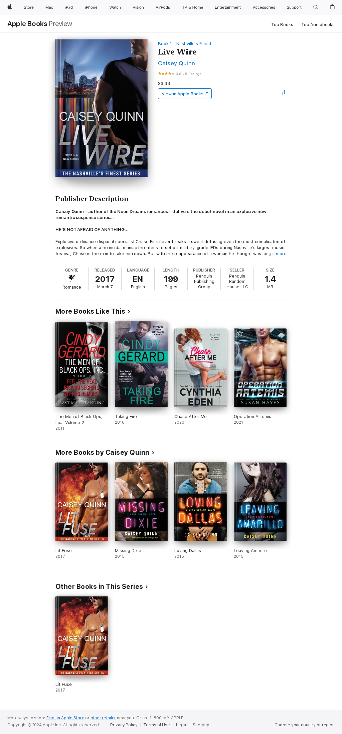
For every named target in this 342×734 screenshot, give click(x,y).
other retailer (103, 718)
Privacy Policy (123, 725)
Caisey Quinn (176, 63)
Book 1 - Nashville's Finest (184, 43)
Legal (181, 725)
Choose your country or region (305, 725)
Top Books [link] (282, 24)
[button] (316, 7)
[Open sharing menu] (284, 93)
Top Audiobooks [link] (318, 24)
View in (182, 93)
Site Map (201, 725)
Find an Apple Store (65, 718)
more (281, 253)
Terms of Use (156, 725)
